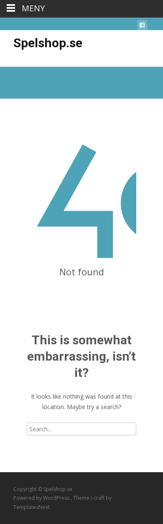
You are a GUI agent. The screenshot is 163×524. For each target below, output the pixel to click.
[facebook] (142, 27)
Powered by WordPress (42, 497)
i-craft (98, 497)
